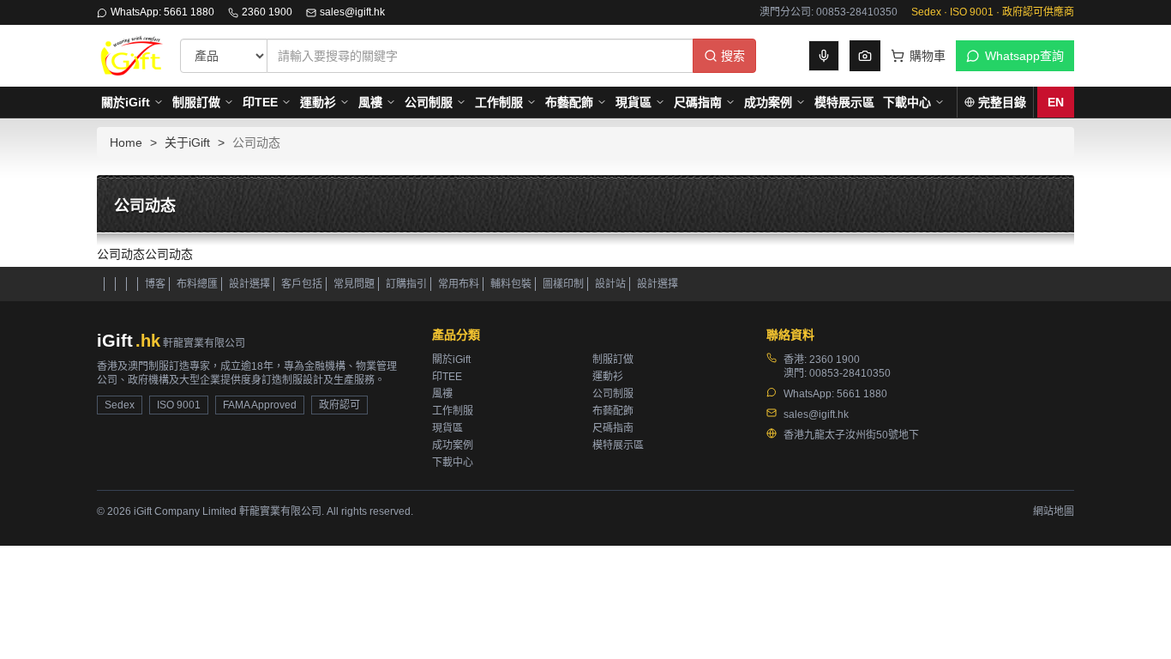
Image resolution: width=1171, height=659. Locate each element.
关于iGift (187, 142)
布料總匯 (197, 284)
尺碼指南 (698, 102)
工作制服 (499, 102)
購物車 (928, 56)
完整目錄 (1002, 102)
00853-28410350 (850, 373)
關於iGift (125, 102)
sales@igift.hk (352, 12)
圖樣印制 (563, 284)
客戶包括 (301, 284)
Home (126, 142)
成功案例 (768, 102)
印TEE (260, 102)
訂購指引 (406, 284)
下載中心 (907, 102)
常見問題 (354, 284)
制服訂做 (196, 102)
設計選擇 (249, 284)
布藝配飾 (569, 102)
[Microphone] (823, 55)
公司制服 (429, 102)
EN (1056, 102)
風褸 (370, 102)
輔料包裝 (510, 284)
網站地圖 (1053, 511)
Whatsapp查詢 (1024, 56)
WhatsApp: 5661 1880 (162, 12)
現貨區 (634, 102)
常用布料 (458, 284)
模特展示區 (844, 102)
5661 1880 (862, 394)
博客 (155, 284)
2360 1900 (267, 12)
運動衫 (318, 102)
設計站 (610, 284)
